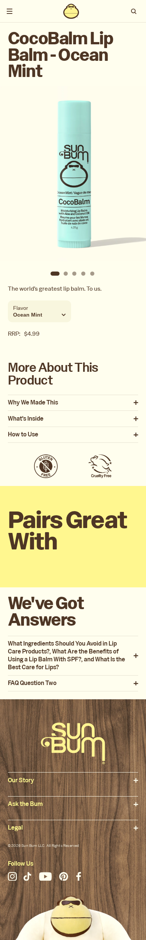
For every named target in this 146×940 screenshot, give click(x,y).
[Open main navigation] (9, 11)
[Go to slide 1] (55, 273)
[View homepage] (71, 11)
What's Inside (25, 419)
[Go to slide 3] (74, 273)
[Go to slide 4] (83, 273)
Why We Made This (33, 403)
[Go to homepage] (73, 743)
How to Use (23, 435)
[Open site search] (134, 11)
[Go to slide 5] (92, 273)
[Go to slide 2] (65, 273)
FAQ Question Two (32, 683)
